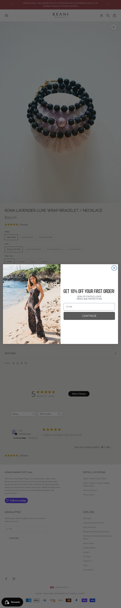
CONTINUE (89, 315)
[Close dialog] (114, 268)
